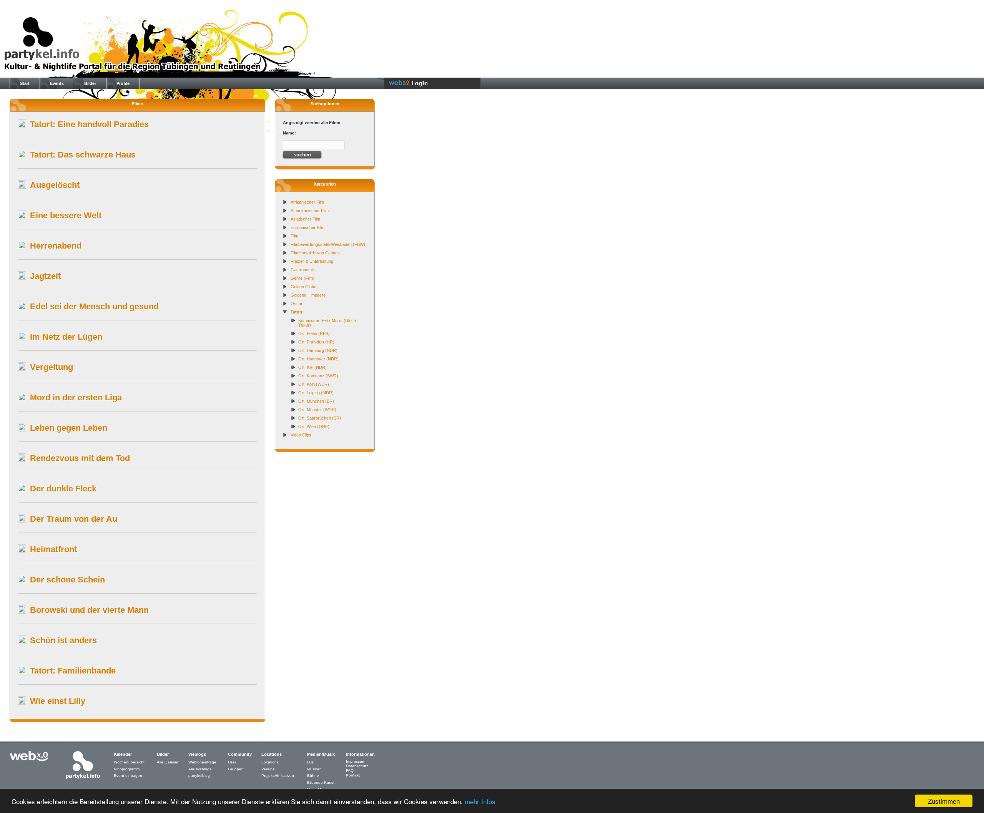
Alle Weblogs (199, 769)
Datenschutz (357, 766)
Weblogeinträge (202, 762)
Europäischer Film (307, 227)
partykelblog (199, 775)
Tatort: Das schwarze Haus (83, 154)
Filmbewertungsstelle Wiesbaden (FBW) (328, 244)
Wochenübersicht (129, 762)
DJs (310, 762)
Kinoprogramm (127, 769)
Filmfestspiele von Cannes (315, 253)
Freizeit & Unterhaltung (312, 261)
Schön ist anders (63, 640)
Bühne (313, 775)
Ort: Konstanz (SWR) (318, 375)
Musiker (314, 769)
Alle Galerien (168, 762)
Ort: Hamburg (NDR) (317, 350)
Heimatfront (53, 549)
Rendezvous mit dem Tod (80, 458)
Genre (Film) (302, 278)
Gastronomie (303, 269)
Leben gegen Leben (68, 428)
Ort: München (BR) (316, 401)
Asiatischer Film (305, 219)
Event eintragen (128, 775)
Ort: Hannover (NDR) (318, 359)
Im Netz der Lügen (66, 337)
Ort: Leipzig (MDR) (316, 392)
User (232, 762)
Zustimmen (944, 801)
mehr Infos (480, 801)
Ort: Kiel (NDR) (312, 367)
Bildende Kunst (320, 782)
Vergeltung (51, 367)
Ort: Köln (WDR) (313, 384)
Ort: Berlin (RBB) (314, 333)
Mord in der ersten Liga (76, 397)
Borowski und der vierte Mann (89, 610)
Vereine (268, 769)
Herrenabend (55, 246)
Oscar (297, 303)
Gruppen (236, 769)
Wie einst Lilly (57, 701)
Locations (270, 762)
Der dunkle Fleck (63, 488)
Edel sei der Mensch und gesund (94, 306)
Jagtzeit (45, 276)
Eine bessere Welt (65, 215)
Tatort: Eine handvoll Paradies (89, 124)
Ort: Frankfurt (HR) (316, 342)
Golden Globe (303, 286)
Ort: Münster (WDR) (317, 409)
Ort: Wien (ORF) (313, 426)
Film (294, 236)
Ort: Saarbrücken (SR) (319, 418)
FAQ (350, 770)
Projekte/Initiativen (277, 775)
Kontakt (353, 775)
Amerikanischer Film (310, 210)
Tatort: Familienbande (73, 670)
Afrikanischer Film (307, 202)
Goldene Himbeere (308, 295)
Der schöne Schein (67, 579)
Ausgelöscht (55, 185)
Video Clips (301, 435)
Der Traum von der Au (73, 519)
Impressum (355, 761)
